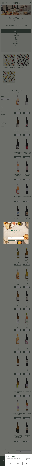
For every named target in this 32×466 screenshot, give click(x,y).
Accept (18, 463)
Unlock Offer (16, 240)
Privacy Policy (18, 460)
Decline (26, 463)
